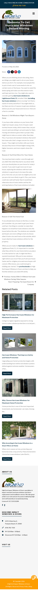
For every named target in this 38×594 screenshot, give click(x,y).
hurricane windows (25, 246)
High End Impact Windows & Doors (19, 584)
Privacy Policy (24, 586)
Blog (30, 586)
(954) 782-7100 (20, 5)
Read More (7, 328)
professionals (24, 266)
